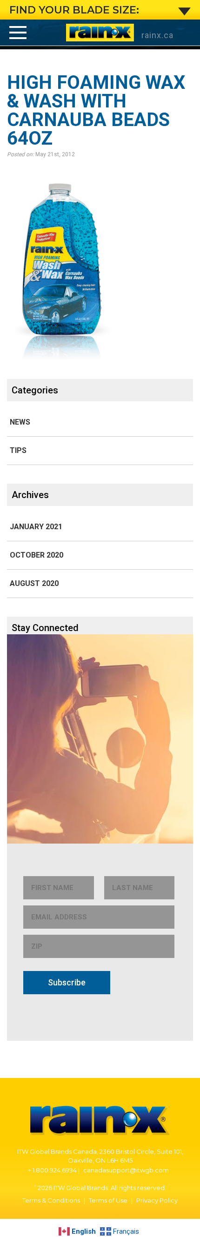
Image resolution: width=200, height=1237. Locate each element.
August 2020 (34, 583)
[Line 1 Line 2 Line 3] (18, 32)
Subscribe (67, 982)
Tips (18, 450)
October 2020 (36, 555)
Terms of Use (108, 1200)
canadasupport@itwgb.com (126, 1170)
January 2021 (36, 526)
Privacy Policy (157, 1200)
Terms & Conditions (51, 1200)
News (20, 422)
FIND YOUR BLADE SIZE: (74, 10)
